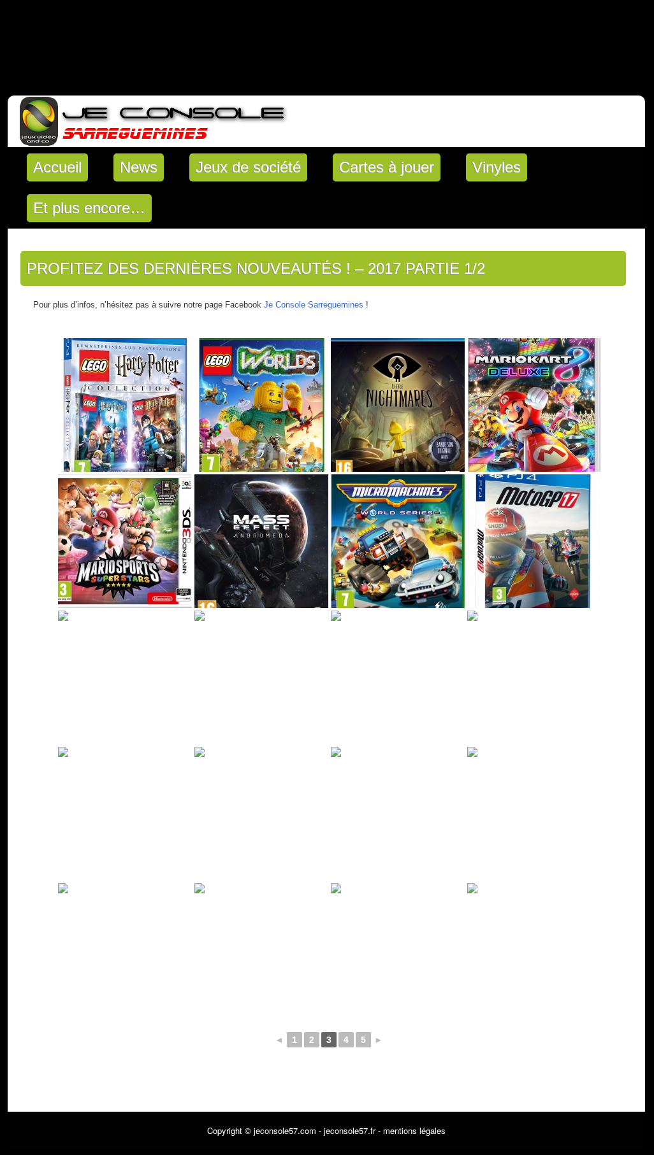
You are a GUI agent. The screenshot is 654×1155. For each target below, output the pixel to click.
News (138, 167)
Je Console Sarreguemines (313, 304)
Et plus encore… (89, 207)
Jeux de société (248, 167)
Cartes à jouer (386, 167)
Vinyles (496, 167)
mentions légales (414, 1130)
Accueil (57, 167)
